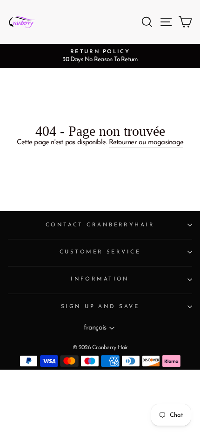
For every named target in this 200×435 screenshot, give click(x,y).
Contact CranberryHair (100, 225)
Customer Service (100, 252)
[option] (100, 56)
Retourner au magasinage (146, 142)
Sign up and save (100, 306)
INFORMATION (100, 279)
